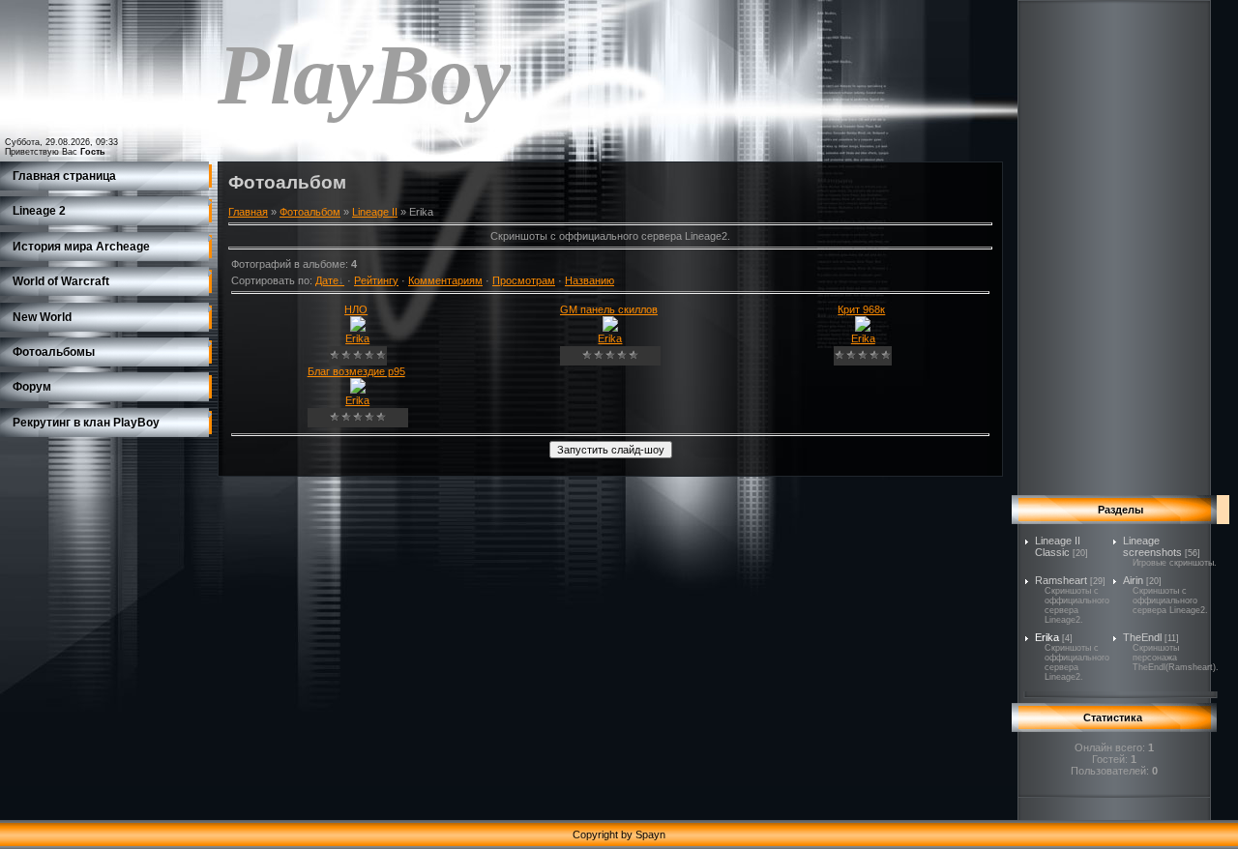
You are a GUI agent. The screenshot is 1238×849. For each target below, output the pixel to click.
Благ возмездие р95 (356, 371)
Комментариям (445, 280)
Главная (248, 212)
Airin (1133, 580)
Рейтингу (376, 280)
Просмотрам (523, 280)
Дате (327, 280)
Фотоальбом (310, 212)
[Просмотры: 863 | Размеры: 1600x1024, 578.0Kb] (862, 328)
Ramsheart (1061, 580)
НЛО (356, 309)
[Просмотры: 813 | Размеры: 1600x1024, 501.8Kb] (358, 328)
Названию (589, 280)
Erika (357, 338)
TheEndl (1142, 637)
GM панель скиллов (609, 309)
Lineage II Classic (1057, 546)
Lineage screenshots (1152, 546)
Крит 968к (861, 309)
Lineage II (375, 212)
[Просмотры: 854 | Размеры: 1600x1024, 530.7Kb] (358, 389)
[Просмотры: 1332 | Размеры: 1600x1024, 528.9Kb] (610, 328)
